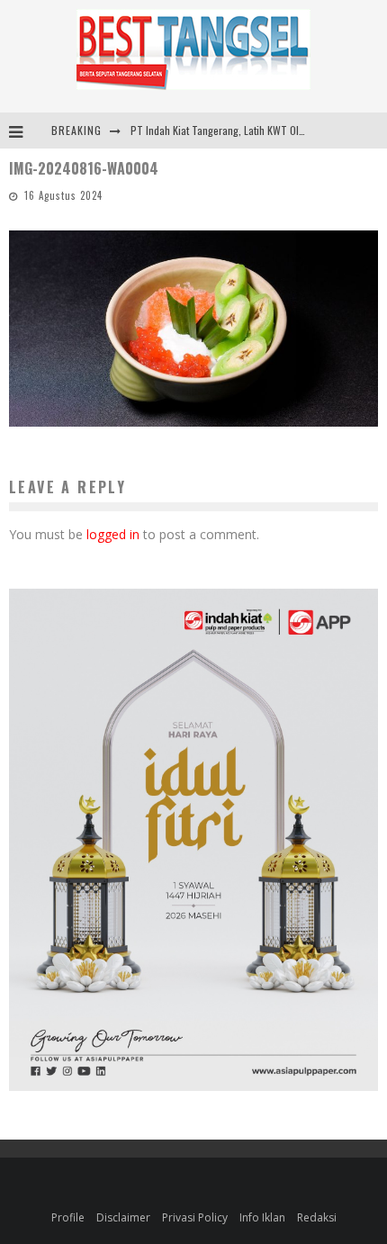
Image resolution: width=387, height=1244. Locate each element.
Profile (68, 1217)
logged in (113, 534)
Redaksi (317, 1217)
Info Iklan (262, 1217)
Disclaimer (123, 1217)
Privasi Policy (195, 1217)
